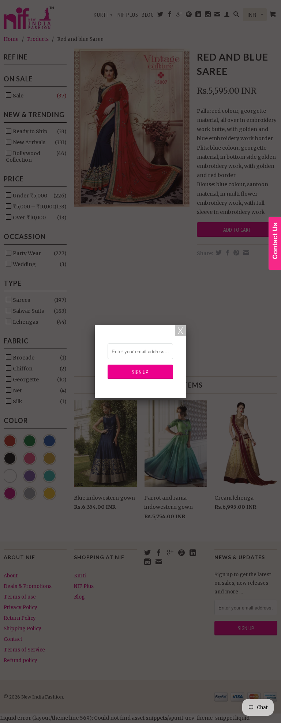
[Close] (180, 330)
